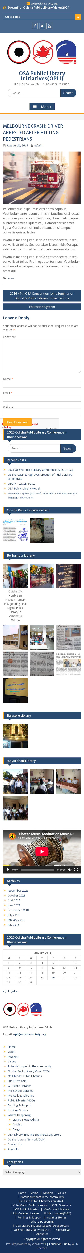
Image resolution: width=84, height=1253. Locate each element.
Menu (46, 107)
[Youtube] (49, 26)
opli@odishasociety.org (44, 3)
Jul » (14, 991)
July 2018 (13, 915)
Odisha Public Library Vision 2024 (46, 7)
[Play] (8, 870)
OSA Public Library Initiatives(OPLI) (42, 76)
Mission (13, 1056)
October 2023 (16, 895)
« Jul (6, 991)
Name (8, 379)
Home (12, 1047)
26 (53, 977)
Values (12, 1061)
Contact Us (15, 1144)
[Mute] (70, 870)
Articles (17, 1124)
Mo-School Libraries (20, 1090)
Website (8, 406)
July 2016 (13, 925)
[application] (42, 851)
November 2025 (18, 890)
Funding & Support (19, 1105)
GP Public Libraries (19, 1086)
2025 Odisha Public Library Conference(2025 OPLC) (40, 470)
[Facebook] (35, 26)
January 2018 (16, 920)
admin (38, 145)
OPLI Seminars (17, 1081)
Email (7, 393)
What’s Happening (19, 1115)
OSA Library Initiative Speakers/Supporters (34, 1134)
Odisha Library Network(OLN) (26, 1139)
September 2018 (18, 910)
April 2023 (14, 900)
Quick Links (12, 17)
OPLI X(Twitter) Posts (21, 483)
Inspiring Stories (18, 1110)
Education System (42, 307)
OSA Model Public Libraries (25, 1076)
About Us (14, 1149)
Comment (9, 337)
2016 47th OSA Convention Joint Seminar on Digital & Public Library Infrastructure (42, 295)
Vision (11, 1051)
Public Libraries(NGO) (21, 1100)
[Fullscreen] (76, 870)
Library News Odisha (26, 1119)
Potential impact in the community (29, 1066)
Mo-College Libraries (21, 1095)
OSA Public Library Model (24, 488)
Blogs (16, 1129)
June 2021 (14, 905)
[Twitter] (42, 26)
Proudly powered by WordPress (26, 1244)
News (10, 278)
